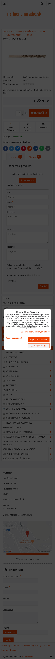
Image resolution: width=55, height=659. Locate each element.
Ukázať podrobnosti (14, 338)
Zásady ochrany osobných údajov (35, 331)
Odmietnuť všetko (38, 345)
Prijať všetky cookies (39, 339)
